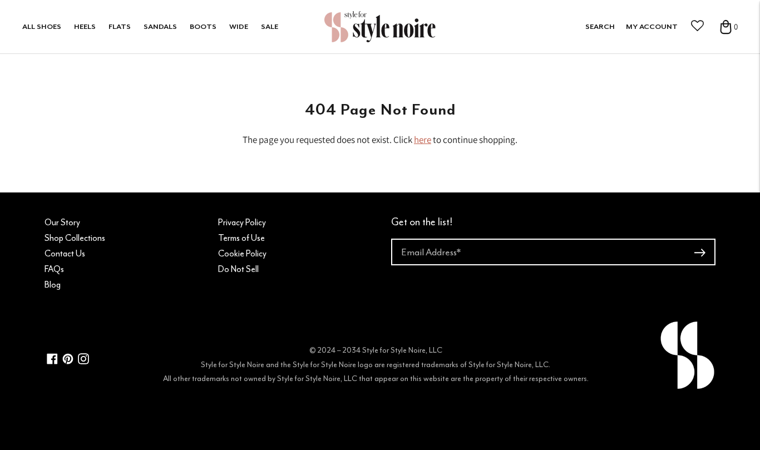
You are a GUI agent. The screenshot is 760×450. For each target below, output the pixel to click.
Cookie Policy (242, 253)
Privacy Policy (242, 222)
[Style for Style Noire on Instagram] (83, 361)
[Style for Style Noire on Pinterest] (67, 361)
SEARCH (600, 26)
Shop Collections (75, 238)
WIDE (238, 26)
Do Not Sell (238, 269)
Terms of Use (241, 238)
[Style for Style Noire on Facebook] (52, 361)
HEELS (85, 26)
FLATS (119, 26)
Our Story (62, 222)
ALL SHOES (41, 26)
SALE (269, 26)
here (422, 139)
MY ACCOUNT (652, 26)
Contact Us (65, 253)
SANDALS (160, 26)
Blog (53, 284)
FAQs (54, 269)
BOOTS (203, 26)
